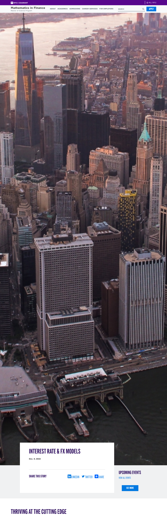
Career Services (90, 9)
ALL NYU (152, 2)
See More (130, 487)
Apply (151, 9)
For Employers (106, 9)
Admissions (74, 9)
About (53, 9)
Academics (62, 9)
